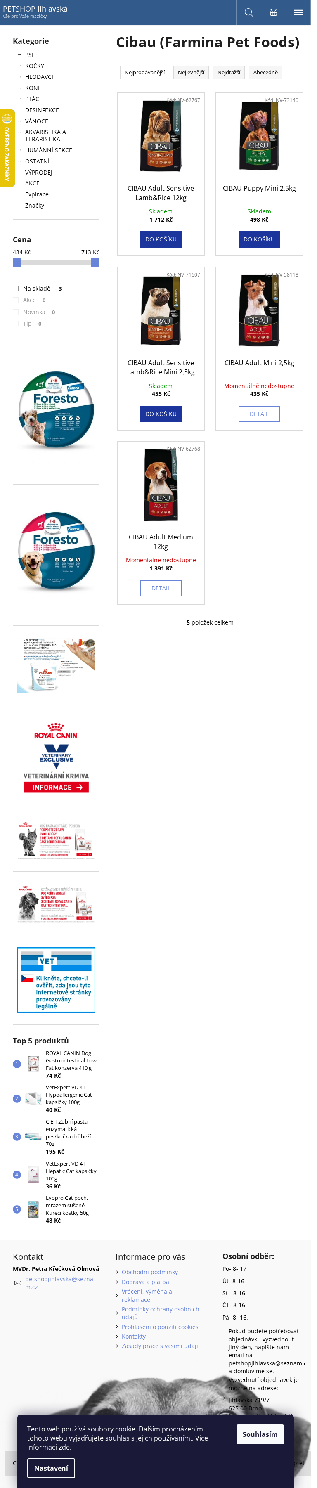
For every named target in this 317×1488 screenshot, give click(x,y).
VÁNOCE (36, 121)
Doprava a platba (145, 1282)
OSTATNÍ (37, 161)
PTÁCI (33, 99)
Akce (34, 300)
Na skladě (42, 288)
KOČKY (34, 66)
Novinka (39, 312)
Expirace (37, 194)
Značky (34, 205)
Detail (259, 414)
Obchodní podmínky (150, 1272)
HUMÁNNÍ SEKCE (48, 150)
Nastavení (51, 1468)
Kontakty (134, 1336)
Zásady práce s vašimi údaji (160, 1346)
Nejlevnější (191, 72)
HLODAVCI (39, 76)
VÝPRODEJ (38, 172)
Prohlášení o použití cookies (160, 1327)
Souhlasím (260, 1434)
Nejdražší (229, 72)
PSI (29, 55)
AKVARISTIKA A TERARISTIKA (45, 135)
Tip (32, 323)
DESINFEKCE (42, 110)
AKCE (32, 183)
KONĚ (33, 88)
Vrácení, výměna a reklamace (147, 1295)
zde (64, 1447)
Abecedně (265, 72)
